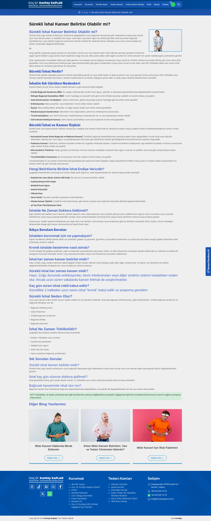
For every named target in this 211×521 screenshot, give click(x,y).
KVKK (149, 4)
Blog (86, 12)
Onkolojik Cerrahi (119, 490)
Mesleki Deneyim (79, 493)
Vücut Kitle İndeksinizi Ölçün (124, 498)
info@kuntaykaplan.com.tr (162, 499)
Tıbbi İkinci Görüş (119, 501)
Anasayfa (78, 4)
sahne (176, 518)
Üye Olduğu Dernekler (82, 496)
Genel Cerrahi (117, 487)
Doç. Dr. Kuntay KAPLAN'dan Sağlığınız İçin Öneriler (84, 505)
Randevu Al (76, 501)
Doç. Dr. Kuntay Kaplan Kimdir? (85, 487)
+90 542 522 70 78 (159, 491)
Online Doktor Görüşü (135, 4)
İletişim (166, 4)
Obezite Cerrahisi (119, 484)
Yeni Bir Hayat (101, 4)
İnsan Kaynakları (79, 498)
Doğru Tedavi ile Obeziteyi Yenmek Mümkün (123, 494)
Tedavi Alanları (116, 4)
